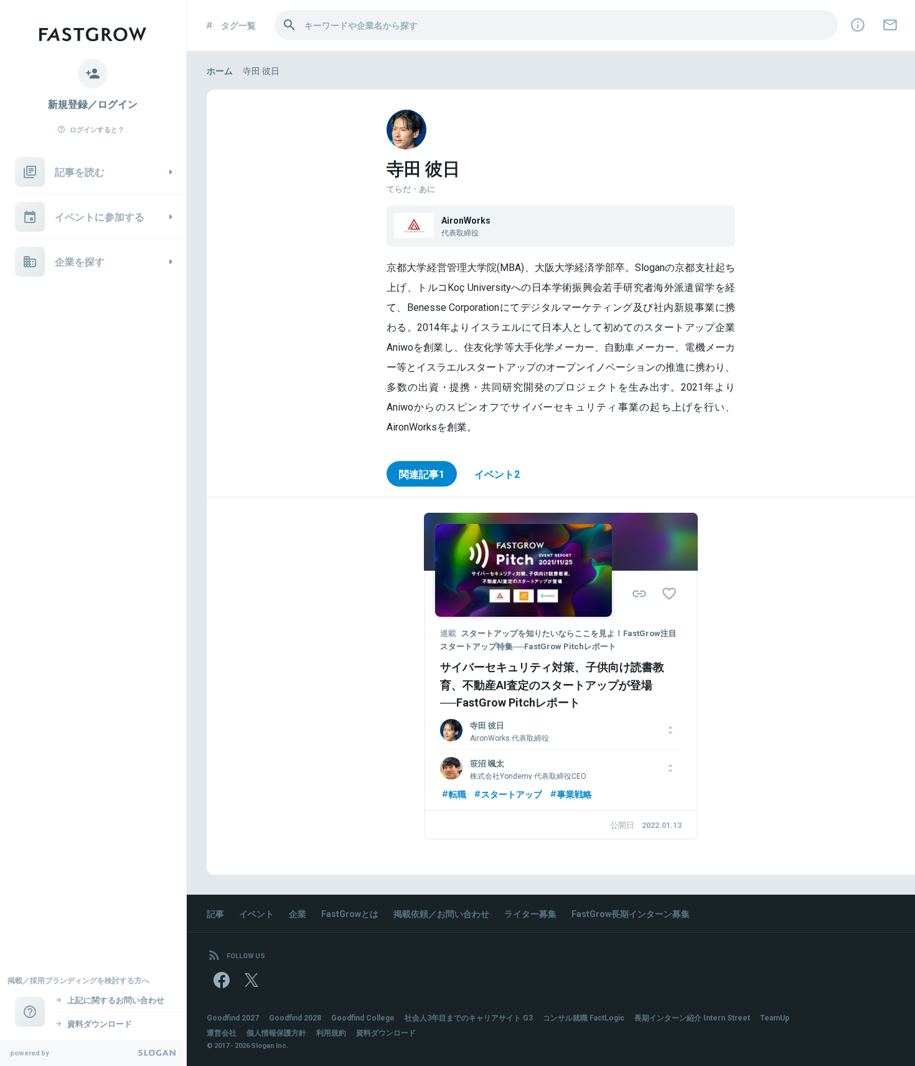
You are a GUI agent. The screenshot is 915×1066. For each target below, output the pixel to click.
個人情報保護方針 (276, 1032)
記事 (215, 913)
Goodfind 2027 (233, 1017)
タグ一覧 (238, 25)
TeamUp (774, 1017)
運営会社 (222, 1032)
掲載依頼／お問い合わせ (441, 913)
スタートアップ (511, 794)
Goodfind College (363, 1017)
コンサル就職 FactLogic (583, 1017)
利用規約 (331, 1032)
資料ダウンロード (386, 1032)
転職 (457, 794)
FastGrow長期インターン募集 (630, 913)
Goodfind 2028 (295, 1017)
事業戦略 (574, 794)
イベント (256, 913)
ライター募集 (530, 913)
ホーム (220, 70)
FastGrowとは (349, 913)
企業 (297, 913)
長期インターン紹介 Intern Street (692, 1017)
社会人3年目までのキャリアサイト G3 (469, 1017)
